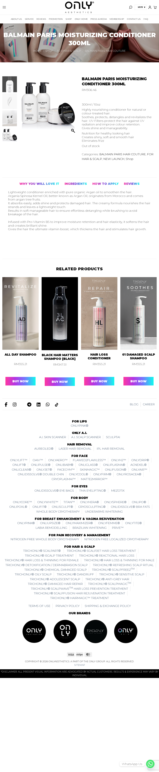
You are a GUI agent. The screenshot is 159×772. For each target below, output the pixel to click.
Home (37, 50)
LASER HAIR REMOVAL (75, 448)
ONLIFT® (19, 465)
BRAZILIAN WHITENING (90, 528)
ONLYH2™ (118, 460)
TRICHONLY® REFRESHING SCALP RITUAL (123, 565)
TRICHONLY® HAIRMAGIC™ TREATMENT (79, 598)
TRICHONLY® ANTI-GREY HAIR (107, 579)
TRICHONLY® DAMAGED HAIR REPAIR (55, 584)
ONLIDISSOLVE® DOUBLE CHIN (41, 474)
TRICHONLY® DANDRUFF (75, 574)
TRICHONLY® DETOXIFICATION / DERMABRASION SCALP (46, 565)
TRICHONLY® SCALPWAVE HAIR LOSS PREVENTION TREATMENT (79, 588)
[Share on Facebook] (12, 245)
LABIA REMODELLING (51, 528)
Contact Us (134, 19)
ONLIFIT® (39, 507)
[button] (4, 7)
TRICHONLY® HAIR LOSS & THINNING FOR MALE (119, 560)
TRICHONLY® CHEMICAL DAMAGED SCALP (55, 570)
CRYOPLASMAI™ (64, 479)
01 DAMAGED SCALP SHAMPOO (138, 356)
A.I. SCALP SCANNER (86, 437)
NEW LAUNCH (113, 159)
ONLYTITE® (133, 523)
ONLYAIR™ (139, 469)
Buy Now (20, 381)
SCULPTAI (113, 437)
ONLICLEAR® (21, 469)
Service (29, 19)
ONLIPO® (139, 502)
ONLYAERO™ (58, 460)
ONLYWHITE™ (47, 502)
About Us (16, 19)
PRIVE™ (118, 528)
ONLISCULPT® (62, 507)
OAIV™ (38, 460)
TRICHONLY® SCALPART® (42, 551)
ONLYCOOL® (78, 474)
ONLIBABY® (64, 465)
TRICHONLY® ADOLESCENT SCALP (55, 579)
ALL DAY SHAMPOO (20, 354)
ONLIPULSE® (40, 465)
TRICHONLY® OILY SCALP (33, 574)
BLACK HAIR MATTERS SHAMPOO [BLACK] (60, 357)
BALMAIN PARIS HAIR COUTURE (105, 50)
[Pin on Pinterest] (36, 245)
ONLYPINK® (79, 425)
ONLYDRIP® (140, 460)
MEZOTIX (118, 490)
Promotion (56, 19)
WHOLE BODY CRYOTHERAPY (58, 511)
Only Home (81, 19)
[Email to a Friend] (28, 245)
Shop (69, 19)
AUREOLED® (43, 448)
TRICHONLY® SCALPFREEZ (113, 569)
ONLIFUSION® (115, 469)
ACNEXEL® (138, 465)
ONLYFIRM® (102, 474)
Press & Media (99, 19)
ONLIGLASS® (88, 465)
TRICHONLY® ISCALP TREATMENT (49, 555)
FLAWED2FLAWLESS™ (89, 460)
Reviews (41, 19)
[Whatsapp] (150, 764)
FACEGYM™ (66, 469)
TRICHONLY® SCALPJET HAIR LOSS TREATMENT (101, 551)
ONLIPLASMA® (114, 465)
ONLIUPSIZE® (50, 523)
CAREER (149, 404)
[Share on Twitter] (20, 245)
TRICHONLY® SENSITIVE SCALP (121, 574)
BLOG (134, 404)
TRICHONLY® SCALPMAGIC (109, 583)
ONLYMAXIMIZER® (79, 523)
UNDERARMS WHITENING (104, 511)
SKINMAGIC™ (90, 469)
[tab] (39, 184)
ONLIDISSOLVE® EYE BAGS (54, 490)
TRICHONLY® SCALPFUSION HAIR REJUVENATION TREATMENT (79, 593)
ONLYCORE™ (22, 502)
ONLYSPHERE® (115, 502)
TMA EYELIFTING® (92, 490)
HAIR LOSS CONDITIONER (99, 356)
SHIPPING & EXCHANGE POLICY (108, 606)
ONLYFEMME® (109, 523)
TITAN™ (69, 502)
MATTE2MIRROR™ (94, 479)
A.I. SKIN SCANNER (52, 437)
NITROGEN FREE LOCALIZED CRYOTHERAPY (116, 539)
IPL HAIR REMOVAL (111, 448)
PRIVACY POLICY (68, 606)
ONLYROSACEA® (129, 474)
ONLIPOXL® (18, 507)
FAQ (146, 19)
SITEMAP (79, 665)
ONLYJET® (44, 469)
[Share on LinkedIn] (44, 245)
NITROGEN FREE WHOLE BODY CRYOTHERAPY (45, 539)
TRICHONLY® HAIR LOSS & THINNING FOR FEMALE (42, 560)
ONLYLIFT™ (18, 460)
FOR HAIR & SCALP (69, 50)
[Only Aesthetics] (79, 7)
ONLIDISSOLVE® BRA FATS (130, 507)
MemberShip (117, 19)
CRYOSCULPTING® (92, 507)
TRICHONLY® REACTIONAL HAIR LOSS (106, 555)
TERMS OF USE (39, 606)
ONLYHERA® (89, 502)
